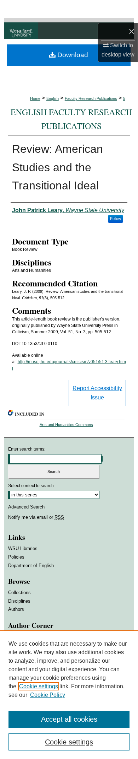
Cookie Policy (47, 695)
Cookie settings (38, 686)
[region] (69, 694)
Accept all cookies (69, 719)
